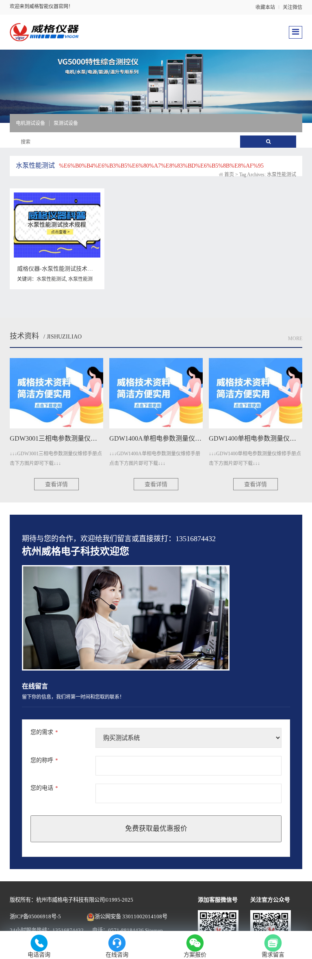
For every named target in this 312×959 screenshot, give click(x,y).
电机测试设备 (30, 123)
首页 (229, 174)
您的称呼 (44, 760)
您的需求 (44, 732)
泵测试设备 (66, 123)
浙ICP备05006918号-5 (35, 916)
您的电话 (44, 788)
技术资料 (24, 336)
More (295, 338)
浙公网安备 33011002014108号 (131, 916)
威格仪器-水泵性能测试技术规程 (58, 269)
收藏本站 (265, 7)
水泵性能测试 (51, 279)
